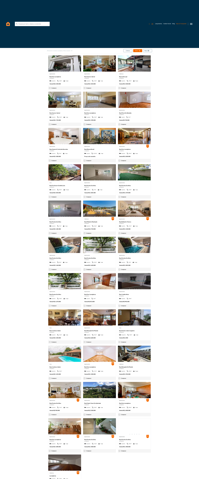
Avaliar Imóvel (167, 23)
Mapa (145, 50)
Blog (173, 23)
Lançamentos (158, 23)
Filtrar (137, 50)
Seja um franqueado (181, 23)
